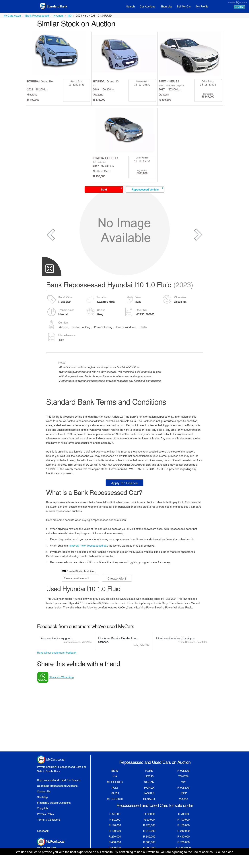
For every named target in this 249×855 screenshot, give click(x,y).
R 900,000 (149, 848)
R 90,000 (149, 819)
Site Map (42, 797)
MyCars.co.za (12, 15)
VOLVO (183, 799)
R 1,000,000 (183, 848)
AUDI (115, 787)
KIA (115, 776)
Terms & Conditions (49, 819)
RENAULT (149, 799)
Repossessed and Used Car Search (58, 780)
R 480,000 (115, 842)
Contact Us (43, 791)
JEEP (183, 793)
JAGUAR (149, 793)
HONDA (149, 787)
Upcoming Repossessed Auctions (57, 785)
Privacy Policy (45, 814)
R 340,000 (149, 836)
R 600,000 (149, 842)
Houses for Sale (46, 848)
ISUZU (115, 793)
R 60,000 (149, 814)
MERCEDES (115, 782)
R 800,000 (115, 848)
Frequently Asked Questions (54, 802)
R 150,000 (183, 825)
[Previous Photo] (51, 235)
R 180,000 (115, 831)
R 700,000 (183, 842)
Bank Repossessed (37, 15)
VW (183, 782)
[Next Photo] (198, 235)
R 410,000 (183, 836)
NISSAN (149, 782)
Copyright (42, 808)
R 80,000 (114, 819)
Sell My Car (184, 6)
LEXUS (149, 776)
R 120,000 (149, 825)
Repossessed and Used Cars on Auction (154, 762)
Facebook (43, 831)
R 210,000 (149, 831)
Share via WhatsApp (61, 677)
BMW (114, 770)
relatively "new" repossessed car (88, 545)
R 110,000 (115, 825)
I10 (69, 15)
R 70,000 (183, 814)
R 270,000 (115, 836)
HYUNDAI (183, 770)
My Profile (202, 6)
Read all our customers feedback (56, 652)
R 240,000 (183, 831)
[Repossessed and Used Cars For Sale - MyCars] (58, 6)
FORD (149, 770)
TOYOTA (183, 776)
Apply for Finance (124, 483)
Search (130, 6)
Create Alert (117, 578)
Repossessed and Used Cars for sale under (154, 805)
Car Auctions (147, 6)
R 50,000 (114, 814)
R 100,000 (183, 819)
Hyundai (58, 15)
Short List (166, 6)
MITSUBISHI (115, 799)
